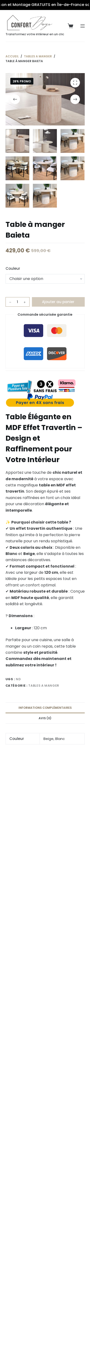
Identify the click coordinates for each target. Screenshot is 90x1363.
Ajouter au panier (58, 301)
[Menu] (82, 26)
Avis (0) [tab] (45, 718)
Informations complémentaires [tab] (45, 708)
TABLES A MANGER (43, 685)
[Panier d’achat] (70, 26)
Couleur (13, 268)
